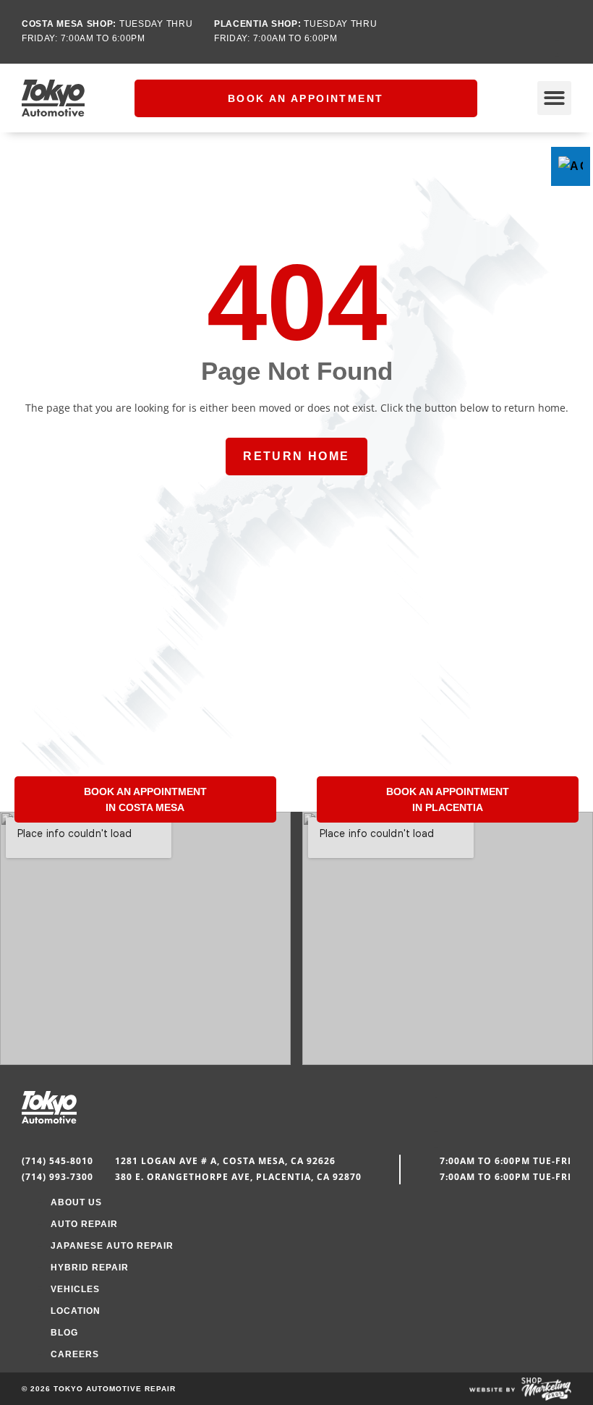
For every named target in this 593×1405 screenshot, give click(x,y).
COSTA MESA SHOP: (69, 24)
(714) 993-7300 (57, 1177)
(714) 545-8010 (57, 1161)
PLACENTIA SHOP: (258, 24)
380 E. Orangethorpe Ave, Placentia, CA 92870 (238, 1177)
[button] (554, 98)
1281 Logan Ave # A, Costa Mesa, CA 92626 (225, 1161)
